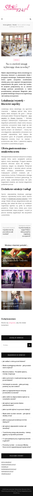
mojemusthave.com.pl (8, 464)
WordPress (16, 493)
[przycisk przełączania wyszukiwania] (30, 19)
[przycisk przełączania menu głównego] (2, 19)
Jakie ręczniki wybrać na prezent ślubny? (16, 409)
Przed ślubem (7, 258)
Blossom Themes (16, 491)
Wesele (16, 60)
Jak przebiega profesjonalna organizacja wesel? (14, 304)
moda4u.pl (4, 467)
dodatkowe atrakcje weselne (17, 199)
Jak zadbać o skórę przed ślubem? (14, 361)
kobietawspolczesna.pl (8, 469)
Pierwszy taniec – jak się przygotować (13, 283)
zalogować (12, 323)
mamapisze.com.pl (7, 471)
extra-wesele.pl (6, 462)
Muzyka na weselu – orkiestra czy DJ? (15, 262)
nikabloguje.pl (6, 474)
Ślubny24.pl (18, 489)
